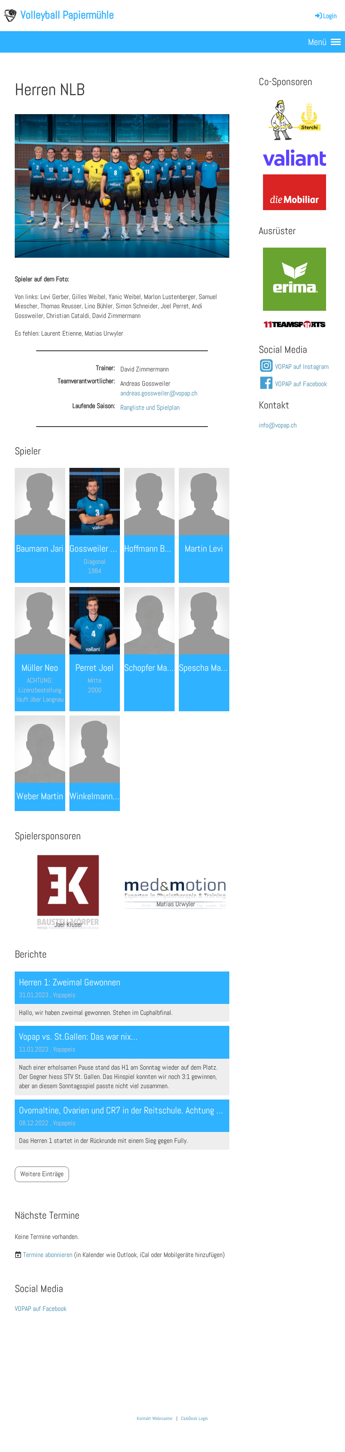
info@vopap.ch (278, 425)
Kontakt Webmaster (154, 1418)
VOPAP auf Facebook (40, 1308)
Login (330, 15)
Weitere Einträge (42, 1173)
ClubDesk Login (194, 1418)
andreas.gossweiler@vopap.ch (158, 393)
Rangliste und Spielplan (150, 407)
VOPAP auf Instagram (302, 366)
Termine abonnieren (47, 1254)
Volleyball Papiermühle (67, 15)
